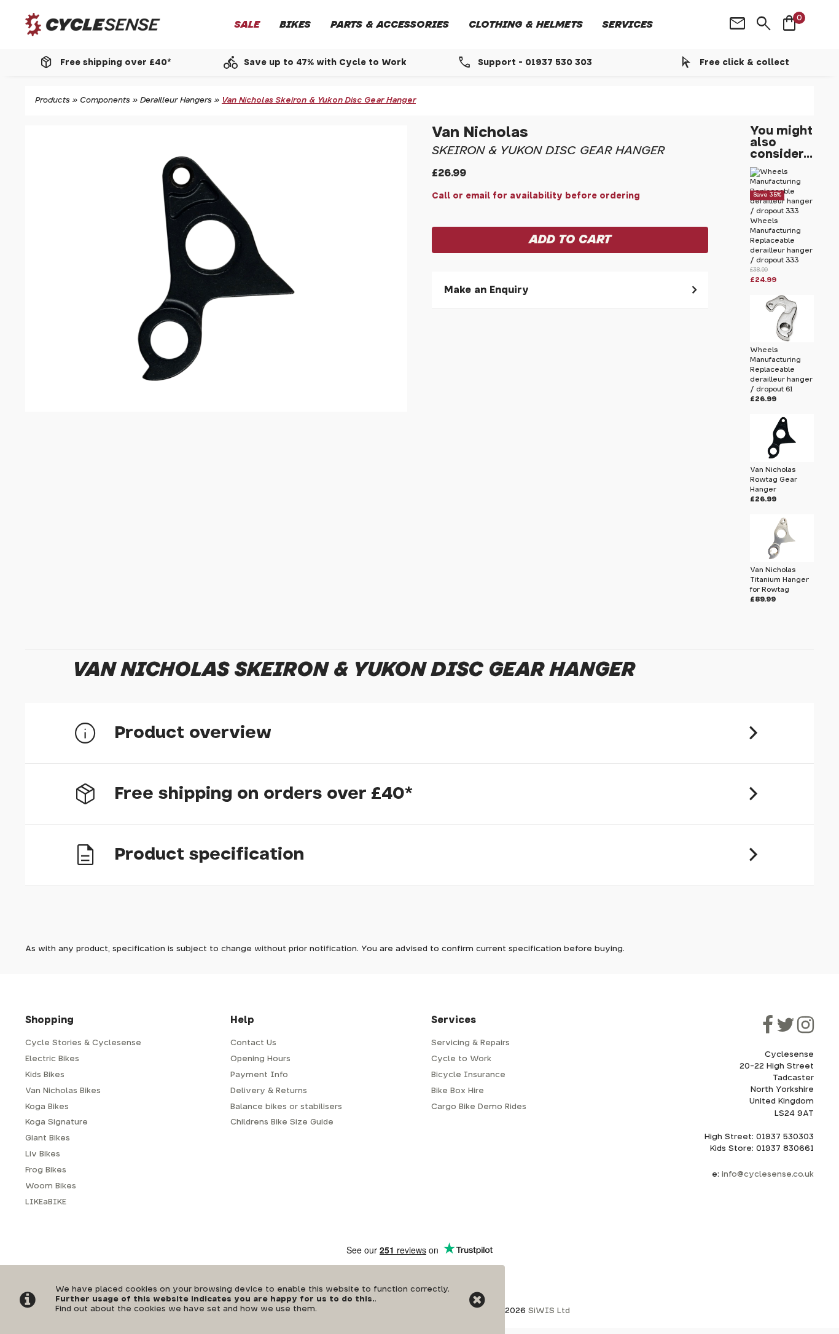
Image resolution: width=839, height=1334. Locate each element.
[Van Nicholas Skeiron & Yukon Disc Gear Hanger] (216, 268)
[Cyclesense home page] (92, 25)
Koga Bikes (47, 1107)
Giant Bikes (47, 1138)
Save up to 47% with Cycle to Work (325, 62)
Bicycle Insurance (468, 1075)
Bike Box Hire (457, 1091)
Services (628, 24)
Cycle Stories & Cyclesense (83, 1043)
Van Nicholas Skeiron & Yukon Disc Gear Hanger (319, 100)
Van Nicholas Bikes (63, 1091)
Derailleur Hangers (176, 100)
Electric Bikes (52, 1059)
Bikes (295, 24)
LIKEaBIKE (45, 1202)
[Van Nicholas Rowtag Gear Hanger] (782, 460)
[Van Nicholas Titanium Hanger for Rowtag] (782, 560)
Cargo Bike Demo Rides (478, 1107)
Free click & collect (744, 62)
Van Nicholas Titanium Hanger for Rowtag (779, 580)
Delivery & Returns (268, 1091)
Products (52, 100)
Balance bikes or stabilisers (286, 1107)
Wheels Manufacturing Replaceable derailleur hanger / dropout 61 (781, 370)
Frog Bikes (45, 1170)
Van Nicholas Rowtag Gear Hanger (773, 479)
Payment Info (259, 1075)
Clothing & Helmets (526, 24)
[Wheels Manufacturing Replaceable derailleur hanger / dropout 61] (782, 340)
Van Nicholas (480, 132)
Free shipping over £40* (115, 62)
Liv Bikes (42, 1154)
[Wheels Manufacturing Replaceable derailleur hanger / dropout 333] (782, 211)
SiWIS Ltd (549, 1311)
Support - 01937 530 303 (535, 62)
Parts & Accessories (389, 24)
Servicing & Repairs (470, 1043)
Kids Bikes (44, 1075)
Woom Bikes (50, 1186)
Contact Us (253, 1043)
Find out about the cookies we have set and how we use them (185, 1309)
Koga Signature (56, 1122)
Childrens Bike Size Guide (282, 1122)
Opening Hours (260, 1059)
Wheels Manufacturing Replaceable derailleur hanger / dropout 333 (781, 241)
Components (105, 100)
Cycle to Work (461, 1059)
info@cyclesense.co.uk (768, 1175)
